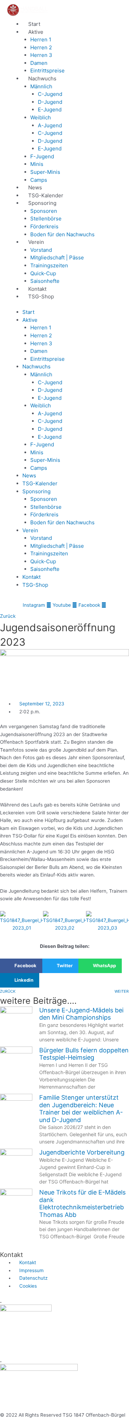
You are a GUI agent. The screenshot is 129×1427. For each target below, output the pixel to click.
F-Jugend (42, 156)
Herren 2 (41, 47)
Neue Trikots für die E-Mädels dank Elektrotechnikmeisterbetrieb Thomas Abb (82, 1203)
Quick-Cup (43, 273)
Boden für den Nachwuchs (62, 234)
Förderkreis (44, 226)
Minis (36, 164)
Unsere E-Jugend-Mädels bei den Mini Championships (81, 1014)
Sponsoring (42, 203)
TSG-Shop (41, 296)
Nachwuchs (42, 78)
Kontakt (37, 289)
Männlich (41, 86)
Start (34, 24)
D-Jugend (50, 102)
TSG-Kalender (45, 195)
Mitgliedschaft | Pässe (57, 257)
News (35, 187)
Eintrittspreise (47, 70)
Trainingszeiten (49, 265)
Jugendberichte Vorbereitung (82, 1152)
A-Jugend (50, 125)
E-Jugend (50, 109)
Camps (38, 180)
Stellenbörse (46, 218)
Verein (36, 242)
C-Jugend (50, 94)
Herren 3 (41, 55)
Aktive (35, 32)
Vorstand (41, 250)
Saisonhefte (45, 281)
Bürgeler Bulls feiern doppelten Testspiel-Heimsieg (84, 1054)
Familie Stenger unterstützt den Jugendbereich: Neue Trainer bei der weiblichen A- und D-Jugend (81, 1108)
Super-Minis (45, 172)
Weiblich (40, 117)
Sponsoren (43, 211)
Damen (38, 63)
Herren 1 (40, 39)
